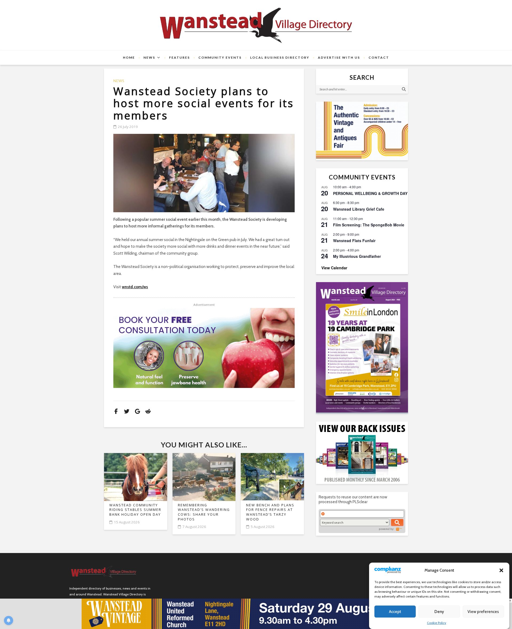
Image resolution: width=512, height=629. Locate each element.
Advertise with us (339, 57)
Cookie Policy (436, 623)
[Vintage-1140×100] (256, 613)
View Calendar (334, 267)
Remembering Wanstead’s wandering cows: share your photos (204, 512)
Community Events (220, 57)
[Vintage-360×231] (362, 131)
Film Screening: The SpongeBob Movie (368, 224)
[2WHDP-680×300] (204, 348)
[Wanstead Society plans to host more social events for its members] (204, 173)
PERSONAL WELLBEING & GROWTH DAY (370, 193)
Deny (439, 611)
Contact (379, 57)
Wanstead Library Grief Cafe (358, 209)
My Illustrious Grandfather (357, 256)
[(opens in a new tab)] (362, 347)
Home (129, 57)
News (149, 57)
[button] (501, 570)
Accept (395, 611)
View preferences (483, 611)
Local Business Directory (279, 57)
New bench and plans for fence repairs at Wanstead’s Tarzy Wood (270, 512)
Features (179, 57)
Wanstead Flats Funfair (354, 240)
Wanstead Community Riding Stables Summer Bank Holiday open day (135, 510)
